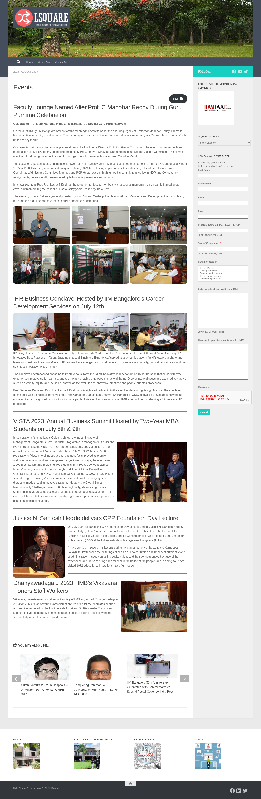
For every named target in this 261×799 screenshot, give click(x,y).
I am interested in (207, 261)
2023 (16, 71)
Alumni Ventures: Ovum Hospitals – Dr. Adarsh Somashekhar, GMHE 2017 (44, 689)
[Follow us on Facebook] (234, 71)
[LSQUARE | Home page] (41, 17)
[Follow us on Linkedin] (240, 71)
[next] (184, 678)
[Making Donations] (222, 270)
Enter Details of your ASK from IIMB (218, 289)
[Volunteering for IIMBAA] (222, 278)
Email (201, 211)
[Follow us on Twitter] (245, 71)
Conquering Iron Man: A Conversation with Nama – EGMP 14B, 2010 (96, 689)
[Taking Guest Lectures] (222, 276)
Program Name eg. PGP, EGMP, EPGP (219, 225)
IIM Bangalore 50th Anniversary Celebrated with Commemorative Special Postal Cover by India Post (150, 687)
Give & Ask (44, 61)
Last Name (204, 183)
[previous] (16, 678)
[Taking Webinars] (222, 268)
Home (29, 61)
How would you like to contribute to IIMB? (221, 340)
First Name (204, 170)
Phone (201, 197)
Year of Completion (209, 243)
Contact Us (61, 61)
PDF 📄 (178, 98)
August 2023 (29, 71)
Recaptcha (203, 387)
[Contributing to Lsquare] (222, 273)
